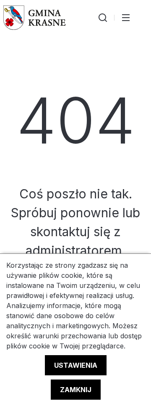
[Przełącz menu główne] (126, 18)
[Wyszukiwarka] (103, 18)
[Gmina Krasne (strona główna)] (34, 17)
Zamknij (75, 389)
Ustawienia (75, 365)
